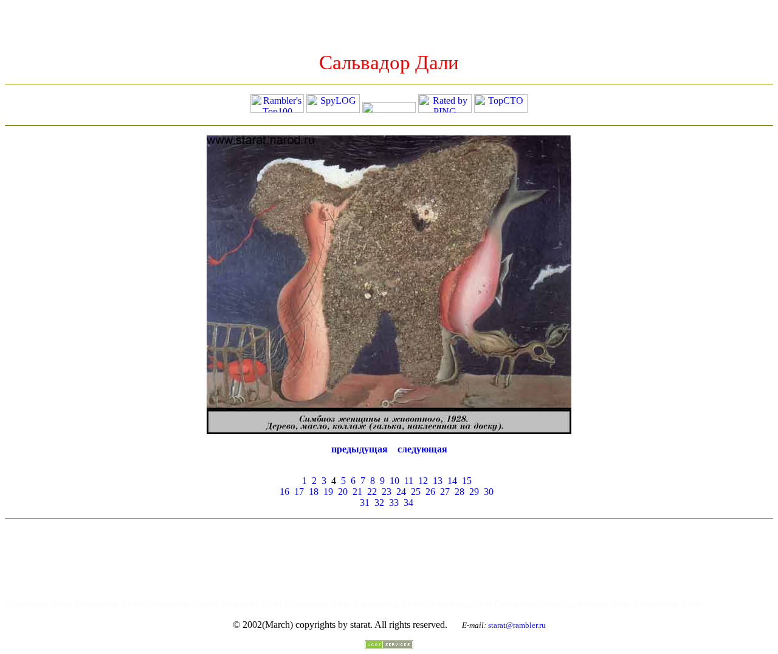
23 (386, 491)
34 (408, 502)
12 (423, 480)
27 (445, 491)
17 (299, 491)
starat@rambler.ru (517, 625)
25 (416, 491)
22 (372, 491)
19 (328, 491)
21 (357, 491)
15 (467, 480)
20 (343, 491)
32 (379, 502)
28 (459, 491)
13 (437, 480)
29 (474, 491)
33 (394, 502)
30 (489, 491)
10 (394, 480)
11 (408, 480)
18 (313, 491)
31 (365, 502)
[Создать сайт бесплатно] (389, 646)
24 (401, 491)
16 (284, 491)
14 (452, 480)
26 (430, 491)
